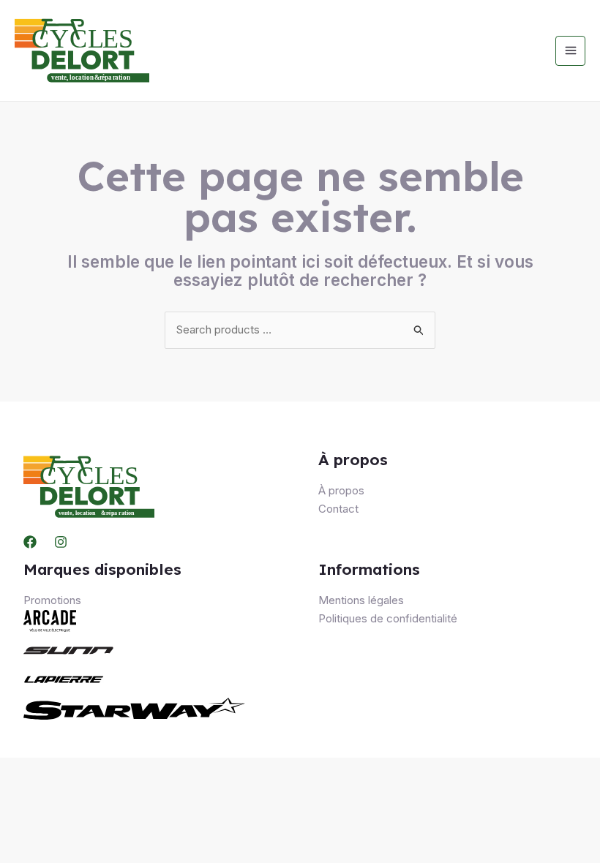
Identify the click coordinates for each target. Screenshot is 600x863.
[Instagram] (60, 542)
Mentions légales (361, 600)
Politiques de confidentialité (387, 618)
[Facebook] (30, 542)
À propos (341, 490)
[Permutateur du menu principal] (570, 51)
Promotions (52, 600)
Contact (338, 509)
